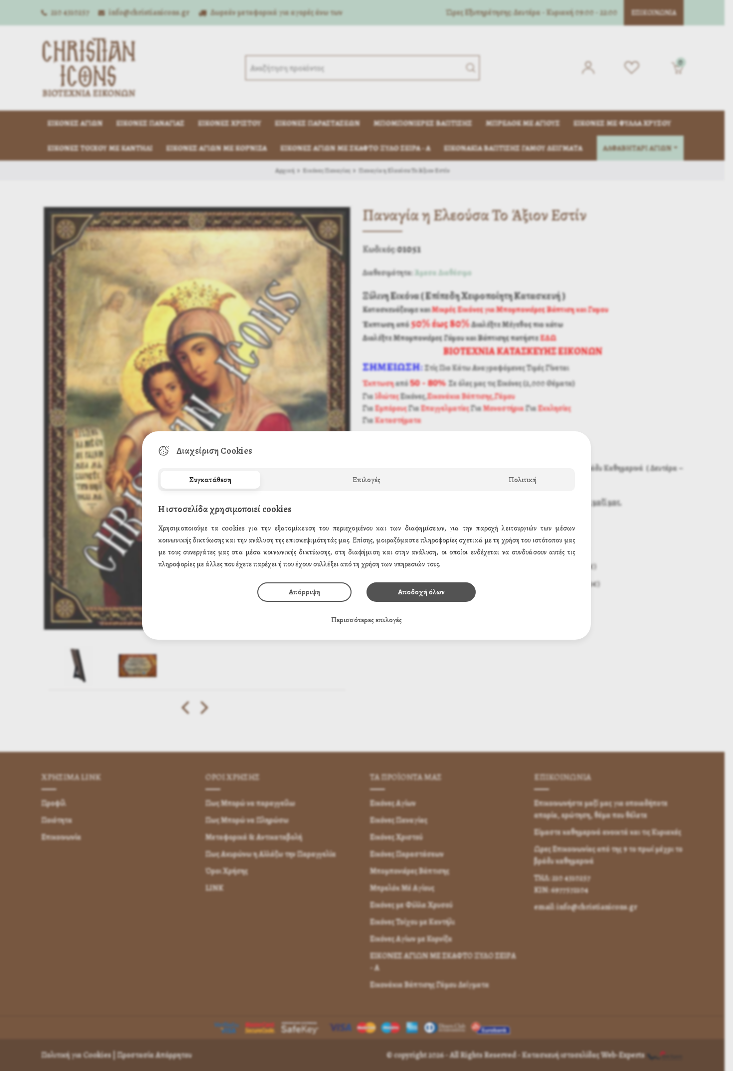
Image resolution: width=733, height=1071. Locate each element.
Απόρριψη (304, 592)
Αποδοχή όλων (421, 592)
